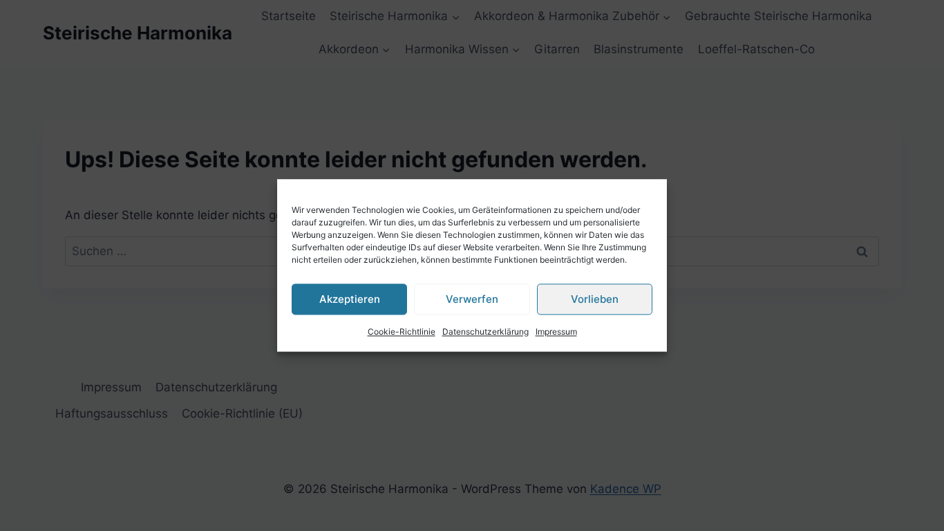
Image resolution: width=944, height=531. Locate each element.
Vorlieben (595, 299)
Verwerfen (472, 299)
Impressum (556, 331)
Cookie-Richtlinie (401, 331)
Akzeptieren (349, 299)
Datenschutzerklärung (485, 331)
